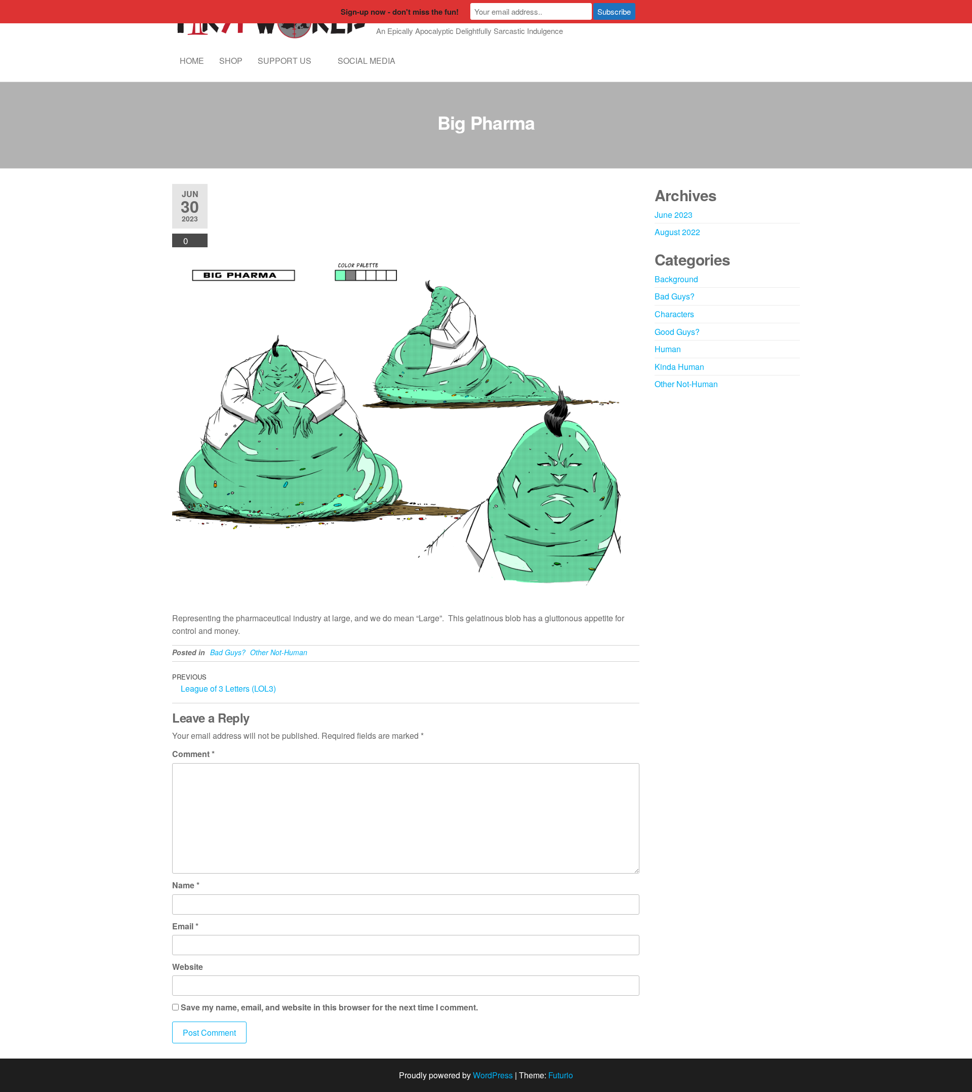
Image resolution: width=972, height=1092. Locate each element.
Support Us (284, 60)
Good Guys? (677, 331)
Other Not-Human (278, 652)
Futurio (560, 1075)
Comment (193, 754)
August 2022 (677, 232)
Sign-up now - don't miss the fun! (400, 11)
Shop (230, 60)
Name (185, 885)
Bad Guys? (228, 652)
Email (185, 926)
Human (668, 349)
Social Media (366, 60)
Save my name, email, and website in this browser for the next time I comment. (329, 1007)
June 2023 (674, 214)
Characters (674, 314)
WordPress (493, 1075)
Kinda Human (679, 366)
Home (192, 60)
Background (676, 279)
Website (187, 966)
